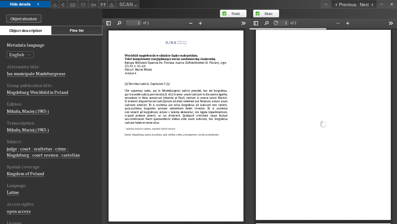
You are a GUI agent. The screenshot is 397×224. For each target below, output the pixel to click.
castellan (70, 155)
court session (45, 155)
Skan (269, 13)
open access (19, 211)
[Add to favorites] (83, 4)
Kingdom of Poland (25, 173)
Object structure (24, 18)
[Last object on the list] (382, 4)
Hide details (20, 4)
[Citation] (103, 4)
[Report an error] (111, 4)
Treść (235, 13)
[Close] (392, 4)
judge (12, 149)
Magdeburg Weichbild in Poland (37, 92)
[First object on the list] (326, 4)
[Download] (55, 4)
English (17, 54)
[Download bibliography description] (93, 4)
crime (60, 149)
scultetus (43, 149)
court (25, 149)
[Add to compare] (73, 4)
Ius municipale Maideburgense (36, 73)
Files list (77, 30)
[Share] (63, 4)
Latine (13, 192)
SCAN (126, 4)
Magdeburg (18, 155)
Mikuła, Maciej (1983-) (28, 111)
